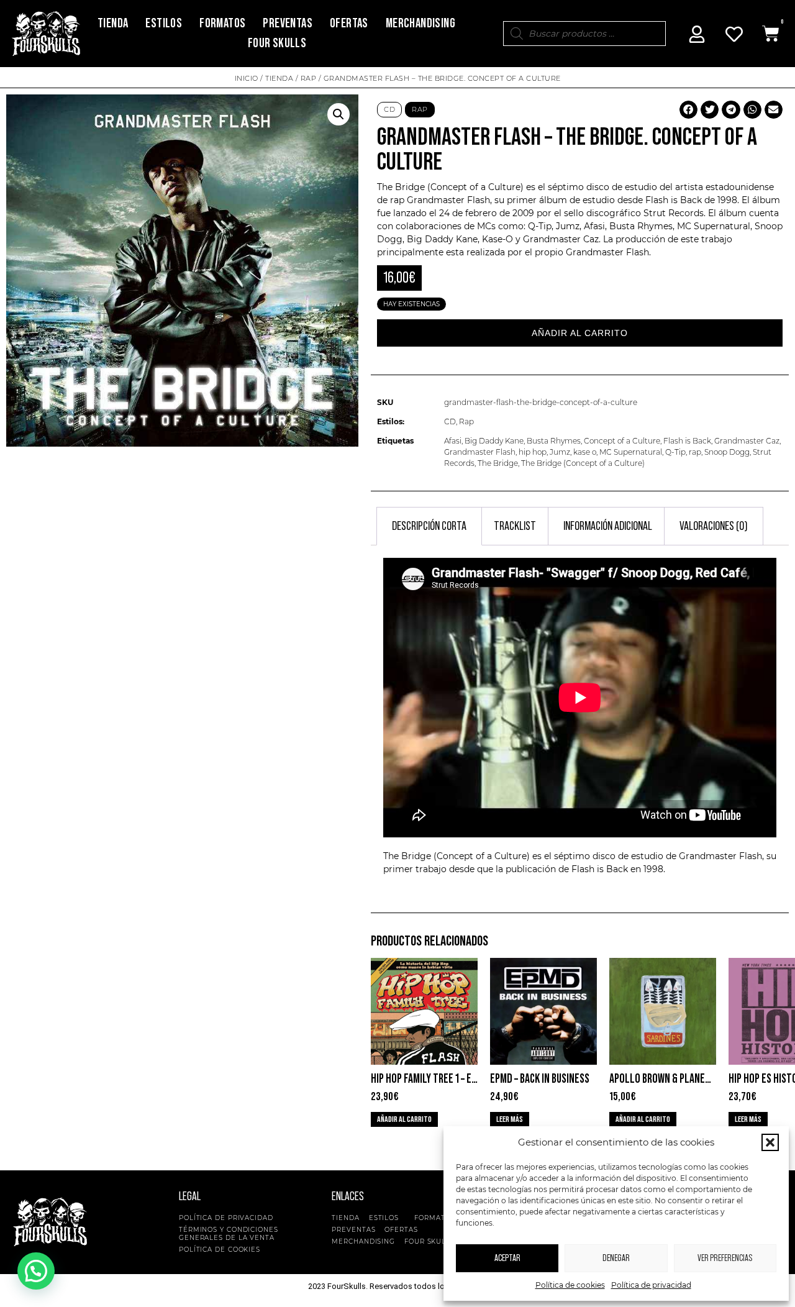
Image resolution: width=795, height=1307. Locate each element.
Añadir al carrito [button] (404, 1119)
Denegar (616, 1258)
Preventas (287, 23)
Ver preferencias (724, 1258)
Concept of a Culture (622, 440)
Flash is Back (687, 440)
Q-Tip (675, 452)
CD (389, 109)
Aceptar (507, 1258)
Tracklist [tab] (515, 526)
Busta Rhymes (554, 440)
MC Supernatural (630, 452)
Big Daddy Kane (494, 440)
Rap (309, 78)
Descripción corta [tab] (429, 526)
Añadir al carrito (580, 333)
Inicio (246, 78)
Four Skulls (277, 43)
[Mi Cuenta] (697, 34)
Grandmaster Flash (448, 200)
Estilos (163, 23)
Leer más (509, 1119)
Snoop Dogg (727, 452)
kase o (584, 452)
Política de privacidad (651, 1285)
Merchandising (420, 23)
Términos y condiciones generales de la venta (228, 1234)
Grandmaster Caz (746, 440)
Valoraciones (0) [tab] (713, 526)
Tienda (113, 23)
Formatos (222, 23)
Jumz (560, 452)
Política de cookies (570, 1285)
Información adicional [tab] (607, 526)
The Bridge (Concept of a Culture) (583, 463)
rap (695, 452)
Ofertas (349, 23)
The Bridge (498, 463)
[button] (770, 1142)
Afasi (452, 440)
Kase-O (497, 239)
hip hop (533, 452)
